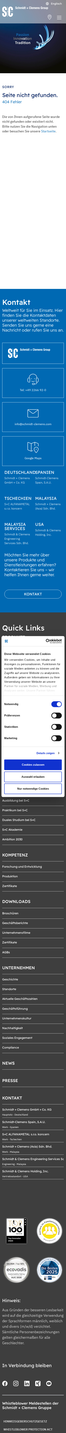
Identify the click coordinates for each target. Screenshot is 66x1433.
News (8, 1063)
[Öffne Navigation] (59, 18)
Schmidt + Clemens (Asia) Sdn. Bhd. (27, 1146)
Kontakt (33, 594)
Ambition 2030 (12, 839)
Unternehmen (18, 967)
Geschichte (10, 979)
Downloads (16, 901)
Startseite (48, 131)
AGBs (6, 952)
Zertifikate (9, 886)
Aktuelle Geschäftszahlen (20, 999)
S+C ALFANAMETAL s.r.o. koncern (25, 1134)
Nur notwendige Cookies (33, 788)
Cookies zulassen (33, 764)
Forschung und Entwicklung (22, 866)
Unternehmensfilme (16, 932)
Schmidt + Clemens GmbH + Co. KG (27, 1109)
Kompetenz (15, 855)
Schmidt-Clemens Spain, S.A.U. (23, 1122)
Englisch (56, 3)
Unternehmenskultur (16, 1018)
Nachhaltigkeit (12, 1028)
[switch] (56, 715)
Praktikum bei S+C (15, 810)
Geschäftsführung (15, 1008)
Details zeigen (45, 753)
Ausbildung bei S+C (15, 800)
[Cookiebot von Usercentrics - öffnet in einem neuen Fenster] (46, 641)
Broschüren (10, 913)
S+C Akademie (12, 829)
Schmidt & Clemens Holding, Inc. (25, 1171)
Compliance (10, 1047)
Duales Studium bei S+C (19, 820)
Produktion (10, 876)
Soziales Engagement (17, 1038)
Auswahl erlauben (33, 776)
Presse (10, 1080)
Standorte (9, 989)
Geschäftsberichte (15, 923)
